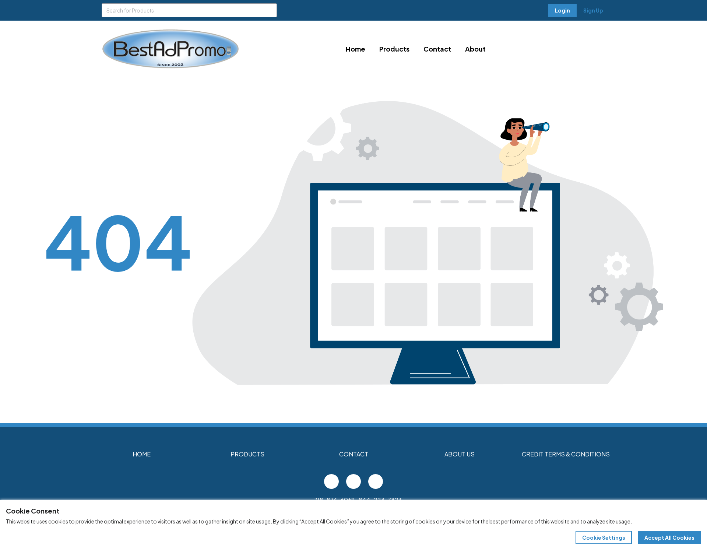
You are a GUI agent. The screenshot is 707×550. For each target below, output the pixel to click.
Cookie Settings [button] (603, 537)
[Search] (270, 10)
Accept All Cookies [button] (669, 537)
